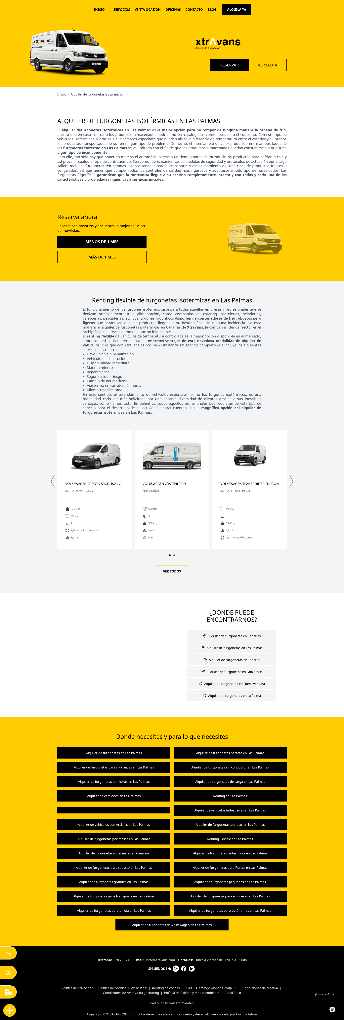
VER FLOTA (267, 65)
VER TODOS (172, 571)
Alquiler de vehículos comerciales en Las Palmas (114, 824)
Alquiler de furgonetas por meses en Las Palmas (114, 839)
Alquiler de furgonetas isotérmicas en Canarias (114, 853)
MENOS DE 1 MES (101, 241)
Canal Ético (233, 993)
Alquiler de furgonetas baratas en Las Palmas (230, 753)
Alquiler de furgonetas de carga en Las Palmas (230, 781)
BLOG (212, 9)
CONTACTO (194, 9)
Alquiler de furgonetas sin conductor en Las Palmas (230, 767)
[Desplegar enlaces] (10, 1010)
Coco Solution (246, 1014)
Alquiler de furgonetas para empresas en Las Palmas (230, 896)
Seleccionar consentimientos (172, 1003)
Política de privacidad (77, 988)
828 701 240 (122, 960)
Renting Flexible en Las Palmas (230, 839)
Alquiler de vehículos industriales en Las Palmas (230, 810)
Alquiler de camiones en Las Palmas (114, 796)
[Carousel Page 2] (174, 555)
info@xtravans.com (160, 960)
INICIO (99, 9)
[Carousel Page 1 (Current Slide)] (170, 555)
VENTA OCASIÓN (148, 9)
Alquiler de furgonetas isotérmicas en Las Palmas (230, 853)
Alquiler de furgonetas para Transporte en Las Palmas (113, 896)
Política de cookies (112, 988)
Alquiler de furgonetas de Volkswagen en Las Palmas (172, 925)
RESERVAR (229, 65)
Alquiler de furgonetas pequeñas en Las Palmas (230, 882)
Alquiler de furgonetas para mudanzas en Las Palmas (114, 767)
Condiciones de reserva (260, 988)
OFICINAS (173, 9)
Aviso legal (139, 988)
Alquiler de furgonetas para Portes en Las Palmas (230, 867)
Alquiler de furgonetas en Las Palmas (114, 753)
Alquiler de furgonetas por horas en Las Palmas (114, 781)
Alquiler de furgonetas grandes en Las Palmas (114, 882)
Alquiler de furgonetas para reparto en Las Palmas (114, 867)
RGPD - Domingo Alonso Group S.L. (211, 988)
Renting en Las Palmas (230, 796)
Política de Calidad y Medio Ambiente (192, 993)
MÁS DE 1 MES (102, 257)
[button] (332, 1009)
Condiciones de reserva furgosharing (131, 993)
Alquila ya (236, 9)
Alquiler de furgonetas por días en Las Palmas (230, 824)
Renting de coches (166, 988)
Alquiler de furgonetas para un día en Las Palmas (114, 910)
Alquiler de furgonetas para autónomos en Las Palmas (230, 910)
